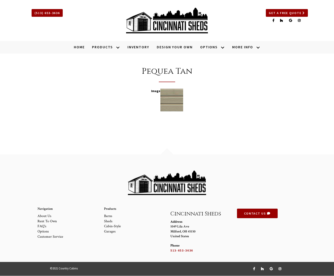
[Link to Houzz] (282, 20)
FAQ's (41, 226)
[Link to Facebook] (274, 20)
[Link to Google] (291, 20)
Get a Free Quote (285, 13)
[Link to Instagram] (299, 20)
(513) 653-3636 (47, 13)
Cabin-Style (112, 226)
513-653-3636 (181, 250)
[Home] (167, 20)
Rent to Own (47, 221)
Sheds (108, 221)
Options (43, 231)
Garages (110, 231)
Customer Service (50, 236)
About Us (44, 216)
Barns (108, 216)
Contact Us (255, 213)
